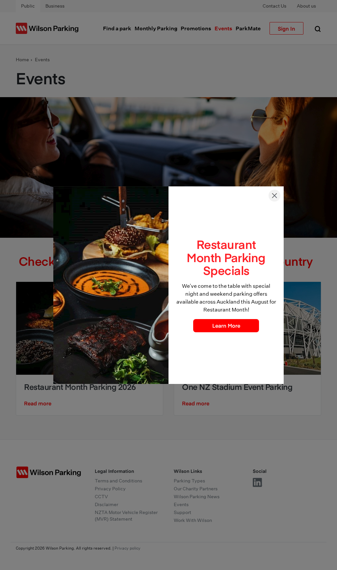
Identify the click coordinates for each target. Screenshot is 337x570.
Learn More (226, 325)
